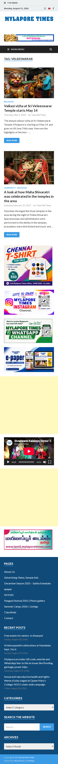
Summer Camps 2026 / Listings (21, 606)
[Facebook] (53, 8)
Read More (11, 140)
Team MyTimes (38, 115)
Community (10, 188)
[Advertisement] (29, 405)
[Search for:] (29, 727)
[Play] (8, 462)
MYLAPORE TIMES (26, 757)
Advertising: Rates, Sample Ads (21, 577)
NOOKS (9, 594)
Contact (8, 618)
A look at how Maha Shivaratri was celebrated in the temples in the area (29, 196)
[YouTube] (49, 8)
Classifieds (10, 612)
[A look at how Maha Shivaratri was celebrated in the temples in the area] (29, 169)
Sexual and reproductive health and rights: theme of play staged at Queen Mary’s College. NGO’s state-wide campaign (27, 680)
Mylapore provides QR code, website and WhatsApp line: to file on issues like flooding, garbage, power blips (28, 663)
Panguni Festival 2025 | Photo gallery (24, 600)
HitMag (31, 761)
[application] (29, 451)
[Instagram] (45, 8)
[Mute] (44, 462)
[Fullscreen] (49, 462)
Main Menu (17, 49)
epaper (8, 589)
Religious (9, 102)
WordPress (19, 761)
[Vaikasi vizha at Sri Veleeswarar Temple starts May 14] (29, 84)
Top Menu (12, 3)
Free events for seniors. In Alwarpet (23, 635)
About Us (9, 571)
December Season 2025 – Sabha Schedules (27, 583)
